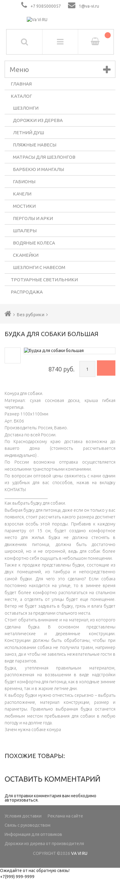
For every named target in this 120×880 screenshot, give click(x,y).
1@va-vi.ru (89, 6)
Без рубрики (30, 314)
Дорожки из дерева (38, 120)
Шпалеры (25, 230)
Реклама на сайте (65, 816)
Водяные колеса (34, 242)
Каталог (21, 96)
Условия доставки (23, 816)
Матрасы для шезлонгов (44, 157)
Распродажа (27, 291)
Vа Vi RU (79, 853)
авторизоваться (21, 800)
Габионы (24, 181)
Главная (21, 83)
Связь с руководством (27, 825)
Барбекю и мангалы (38, 169)
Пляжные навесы (34, 144)
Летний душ (28, 132)
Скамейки (25, 255)
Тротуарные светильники (44, 279)
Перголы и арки (33, 218)
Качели (22, 193)
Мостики (24, 206)
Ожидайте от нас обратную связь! (35, 870)
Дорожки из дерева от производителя (44, 843)
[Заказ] (106, 368)
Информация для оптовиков (33, 834)
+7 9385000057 (45, 6)
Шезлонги (25, 108)
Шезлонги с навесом (39, 267)
